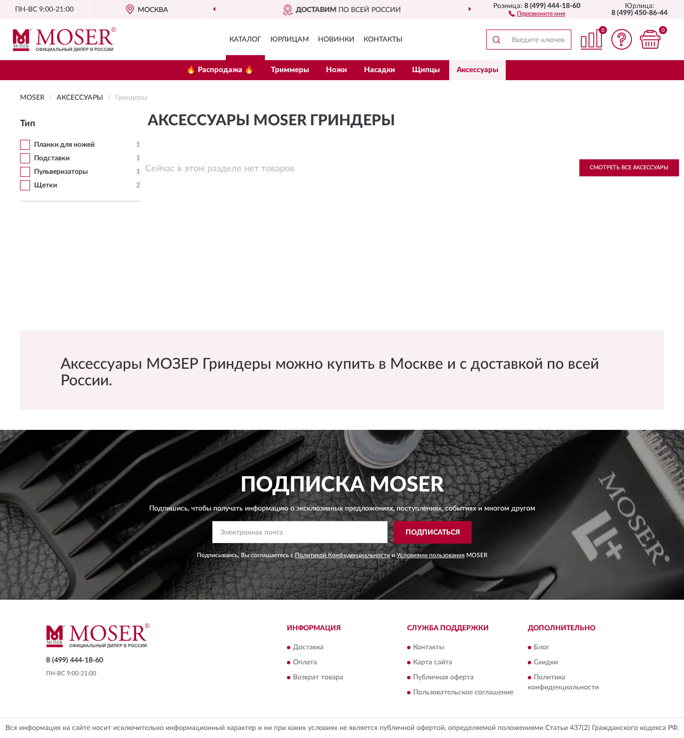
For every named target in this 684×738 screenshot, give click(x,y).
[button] (537, 13)
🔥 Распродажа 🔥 (220, 70)
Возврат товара (318, 677)
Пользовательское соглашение (463, 692)
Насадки (379, 70)
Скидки (546, 662)
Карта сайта (432, 662)
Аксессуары (477, 70)
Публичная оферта (443, 677)
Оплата (305, 662)
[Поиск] (496, 40)
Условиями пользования (431, 555)
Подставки (52, 158)
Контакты (383, 39)
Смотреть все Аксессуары (629, 167)
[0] (650, 39)
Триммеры (290, 70)
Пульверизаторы (61, 171)
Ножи (336, 70)
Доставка (308, 647)
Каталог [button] (245, 39)
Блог (541, 647)
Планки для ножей (64, 144)
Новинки (336, 39)
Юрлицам (289, 39)
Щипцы (426, 70)
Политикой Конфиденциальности (342, 555)
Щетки (45, 185)
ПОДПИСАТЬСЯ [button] (433, 532)
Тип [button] (27, 123)
